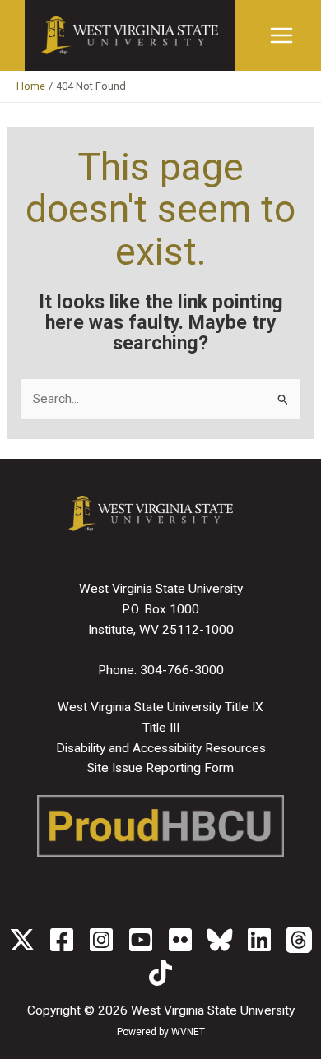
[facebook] (62, 940)
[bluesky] (220, 940)
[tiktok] (160, 973)
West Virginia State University (213, 1010)
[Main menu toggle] (282, 35)
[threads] (299, 940)
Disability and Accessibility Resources (161, 748)
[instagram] (101, 940)
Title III (160, 727)
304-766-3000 (182, 670)
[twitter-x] (22, 940)
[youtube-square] (141, 940)
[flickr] (180, 940)
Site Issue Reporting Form (160, 768)
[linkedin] (259, 940)
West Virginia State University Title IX (160, 707)
